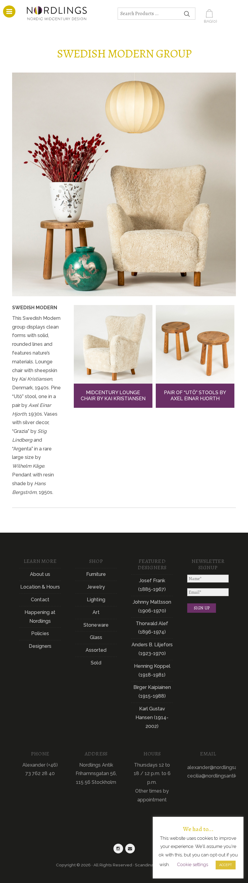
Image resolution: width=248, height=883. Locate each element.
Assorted (96, 650)
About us (40, 574)
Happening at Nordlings (39, 616)
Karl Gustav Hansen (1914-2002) (151, 717)
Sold (96, 663)
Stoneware (96, 625)
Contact (40, 599)
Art (96, 612)
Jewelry (96, 587)
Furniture (96, 574)
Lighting (96, 599)
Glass (96, 637)
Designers (40, 646)
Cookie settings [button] (192, 864)
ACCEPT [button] (225, 865)
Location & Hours (40, 587)
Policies (40, 633)
